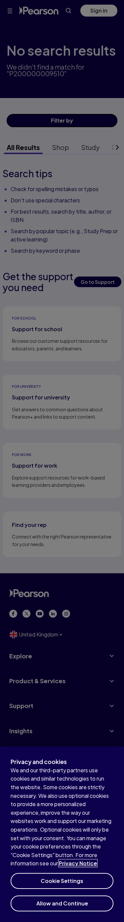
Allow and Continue (62, 903)
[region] (62, 834)
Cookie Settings (62, 880)
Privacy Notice (78, 863)
